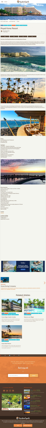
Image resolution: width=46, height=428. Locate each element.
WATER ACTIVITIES (34, 405)
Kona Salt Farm (33, 402)
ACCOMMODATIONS (23, 25)
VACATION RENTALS (12, 313)
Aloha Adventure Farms (35, 398)
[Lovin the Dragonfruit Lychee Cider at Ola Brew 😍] (5, 355)
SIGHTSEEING (33, 396)
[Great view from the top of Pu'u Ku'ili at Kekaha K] (9, 355)
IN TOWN (17, 25)
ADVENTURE (35, 395)
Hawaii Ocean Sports (35, 413)
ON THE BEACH (4, 314)
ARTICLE (13, 25)
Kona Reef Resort (6, 343)
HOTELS (5, 25)
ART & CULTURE (38, 396)
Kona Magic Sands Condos (9, 317)
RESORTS (9, 25)
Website (2, 212)
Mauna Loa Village (29, 317)
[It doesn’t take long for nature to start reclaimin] (18, 355)
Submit (34, 375)
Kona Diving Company (8, 286)
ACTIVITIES (33, 397)
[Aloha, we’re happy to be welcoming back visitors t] (14, 355)
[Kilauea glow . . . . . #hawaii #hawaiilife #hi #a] (0, 355)
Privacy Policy (27, 425)
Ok (18, 425)
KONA (2, 25)
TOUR (39, 395)
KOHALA (32, 410)
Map (14, 1)
